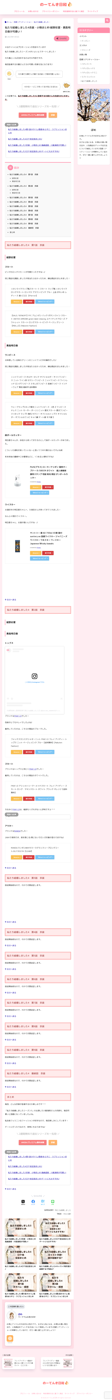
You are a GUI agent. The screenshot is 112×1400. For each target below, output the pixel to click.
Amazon (17, 302)
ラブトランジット (88, 77)
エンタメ (83, 45)
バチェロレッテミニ (89, 72)
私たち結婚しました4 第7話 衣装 (24, 215)
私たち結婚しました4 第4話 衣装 (24, 202)
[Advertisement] (38, 583)
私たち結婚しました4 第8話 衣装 (24, 219)
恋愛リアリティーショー (89, 59)
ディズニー (85, 41)
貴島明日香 (16, 181)
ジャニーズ (85, 50)
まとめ (12, 232)
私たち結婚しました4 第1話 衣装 (24, 174)
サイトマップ (93, 11)
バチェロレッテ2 (88, 68)
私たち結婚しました (63, 1210)
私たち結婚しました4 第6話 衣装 (24, 210)
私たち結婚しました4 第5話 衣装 (24, 206)
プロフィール (19, 11)
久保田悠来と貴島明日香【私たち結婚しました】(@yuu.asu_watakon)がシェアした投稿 (37, 710)
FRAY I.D (18, 716)
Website (10, 1342)
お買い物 (83, 54)
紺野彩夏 (15, 178)
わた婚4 (68, 1214)
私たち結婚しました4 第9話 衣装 (24, 223)
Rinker (39, 482)
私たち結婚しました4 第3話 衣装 (24, 197)
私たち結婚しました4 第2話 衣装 (24, 186)
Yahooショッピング (45, 301)
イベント (83, 36)
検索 (107, 20)
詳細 (53, 115)
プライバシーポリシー (51, 11)
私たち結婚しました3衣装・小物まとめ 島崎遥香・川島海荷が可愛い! (37, 145)
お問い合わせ (33, 11)
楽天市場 (29, 302)
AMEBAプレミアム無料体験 (32, 115)
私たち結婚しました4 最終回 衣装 (24, 228)
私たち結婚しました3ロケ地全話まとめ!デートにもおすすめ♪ (33, 151)
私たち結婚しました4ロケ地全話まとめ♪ (25, 139)
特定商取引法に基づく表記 (73, 11)
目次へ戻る (11, 599)
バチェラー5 (86, 64)
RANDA (17, 831)
